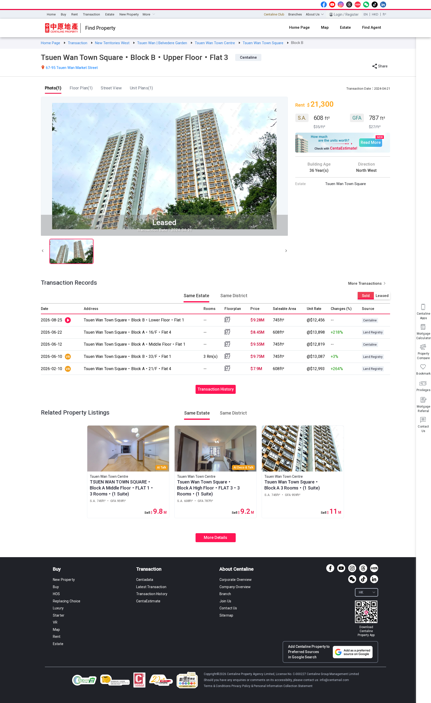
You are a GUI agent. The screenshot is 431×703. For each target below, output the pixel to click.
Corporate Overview (235, 580)
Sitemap (226, 615)
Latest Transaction (151, 587)
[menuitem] (51, 14)
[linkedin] (383, 4)
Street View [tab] (111, 88)
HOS (56, 594)
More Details (215, 537)
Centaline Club (274, 14)
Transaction (91, 14)
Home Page (51, 43)
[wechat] (366, 4)
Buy (63, 14)
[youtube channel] (332, 4)
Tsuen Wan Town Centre (215, 43)
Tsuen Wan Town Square (263, 43)
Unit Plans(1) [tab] (141, 88)
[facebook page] (324, 4)
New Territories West (112, 43)
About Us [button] (313, 14)
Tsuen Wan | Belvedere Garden (162, 43)
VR (55, 622)
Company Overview (235, 587)
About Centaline (236, 569)
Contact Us (228, 608)
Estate (109, 14)
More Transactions (365, 283)
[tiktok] (375, 4)
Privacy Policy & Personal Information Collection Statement (272, 686)
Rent (74, 14)
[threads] (349, 4)
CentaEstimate (148, 601)
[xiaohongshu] (358, 4)
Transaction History (216, 389)
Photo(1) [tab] (53, 88)
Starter (58, 615)
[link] (51, 43)
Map (56, 630)
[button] (42, 251)
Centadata (144, 580)
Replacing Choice (67, 601)
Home (51, 14)
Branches (295, 14)
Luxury (58, 608)
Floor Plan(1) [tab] (81, 88)
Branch (225, 594)
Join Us (225, 601)
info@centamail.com (334, 680)
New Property (129, 14)
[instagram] (341, 4)
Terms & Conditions (217, 686)
